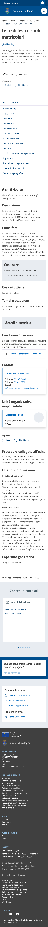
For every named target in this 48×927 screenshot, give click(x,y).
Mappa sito (9, 920)
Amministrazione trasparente (14, 889)
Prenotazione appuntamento (14, 882)
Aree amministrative (10, 756)
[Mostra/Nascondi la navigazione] (2, 10)
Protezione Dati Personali (13, 894)
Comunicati (6, 821)
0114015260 (19, 382)
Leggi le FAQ (7, 879)
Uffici (4, 759)
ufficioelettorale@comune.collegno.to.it (22, 388)
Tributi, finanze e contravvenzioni (16, 805)
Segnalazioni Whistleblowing (14, 875)
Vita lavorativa (8, 807)
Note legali (6, 901)
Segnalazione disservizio (12, 884)
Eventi (4, 836)
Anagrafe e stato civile (11, 780)
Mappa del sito (10, 922)
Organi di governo (9, 754)
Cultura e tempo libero (11, 788)
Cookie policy (7, 897)
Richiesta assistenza (10, 887)
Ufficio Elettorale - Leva (17, 373)
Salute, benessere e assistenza (15, 800)
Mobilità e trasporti (10, 797)
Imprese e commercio (11, 795)
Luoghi (4, 838)
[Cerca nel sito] (44, 11)
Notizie (5, 819)
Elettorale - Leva (14, 415)
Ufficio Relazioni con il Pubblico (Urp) (17, 862)
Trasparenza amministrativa (14, 802)
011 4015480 (20, 379)
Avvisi (4, 824)
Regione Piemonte (11, 3)
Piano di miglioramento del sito (28, 920)
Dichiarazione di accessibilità (14, 892)
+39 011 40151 (23, 869)
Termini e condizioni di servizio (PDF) (26, 353)
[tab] (18, 647)
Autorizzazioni (8, 783)
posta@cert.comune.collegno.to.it (20, 865)
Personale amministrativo (13, 766)
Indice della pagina (10, 102)
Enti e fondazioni (9, 761)
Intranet (5, 899)
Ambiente (6, 778)
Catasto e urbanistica (11, 785)
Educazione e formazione (12, 790)
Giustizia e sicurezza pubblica (14, 792)
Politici (4, 764)
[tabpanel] (24, 621)
